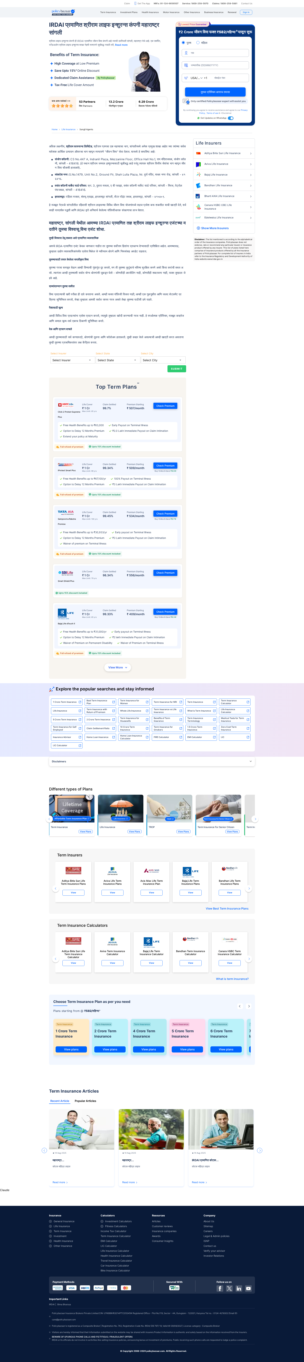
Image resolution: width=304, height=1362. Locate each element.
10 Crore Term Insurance (127, 728)
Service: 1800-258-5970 (195, 3)
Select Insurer (58, 353)
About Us (209, 1221)
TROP (152, 827)
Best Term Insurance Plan (97, 702)
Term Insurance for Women (129, 702)
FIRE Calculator (161, 737)
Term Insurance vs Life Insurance (165, 710)
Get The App (144, 3)
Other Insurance (63, 1245)
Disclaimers (59, 761)
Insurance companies (164, 1231)
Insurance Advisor (62, 737)
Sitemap (208, 1226)
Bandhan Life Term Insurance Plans (229, 882)
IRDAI (52, 1304)
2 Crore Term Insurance (98, 719)
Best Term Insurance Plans (231, 908)
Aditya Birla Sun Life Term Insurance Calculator (73, 953)
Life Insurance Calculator (228, 710)
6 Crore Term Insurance (221, 1033)
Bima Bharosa (64, 1304)
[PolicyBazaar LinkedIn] (239, 1288)
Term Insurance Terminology (195, 719)
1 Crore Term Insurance (65, 702)
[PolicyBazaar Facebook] (220, 1288)
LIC (222, 737)
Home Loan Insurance (97, 737)
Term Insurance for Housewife (129, 719)
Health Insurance (63, 1240)
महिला (204, 42)
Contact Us (246, 3)
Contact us (210, 1245)
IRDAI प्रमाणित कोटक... (205, 1160)
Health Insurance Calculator (116, 1255)
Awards (156, 1236)
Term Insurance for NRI (165, 702)
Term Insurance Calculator (229, 702)
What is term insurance (231, 979)
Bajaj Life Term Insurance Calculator (151, 953)
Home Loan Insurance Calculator (131, 737)
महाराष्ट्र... (58, 1160)
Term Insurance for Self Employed (64, 728)
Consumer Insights (162, 1240)
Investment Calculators (118, 1221)
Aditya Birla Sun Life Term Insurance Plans (73, 882)
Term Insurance (195, 702)
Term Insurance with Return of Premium (97, 710)
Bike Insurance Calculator (115, 1270)
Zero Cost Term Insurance (229, 728)
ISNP (206, 1240)
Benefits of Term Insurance (162, 719)
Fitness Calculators (116, 1226)
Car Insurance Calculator (115, 1265)
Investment (60, 1236)
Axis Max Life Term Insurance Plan (151, 882)
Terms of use (213, 113)
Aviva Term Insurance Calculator (112, 953)
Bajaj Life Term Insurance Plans (190, 882)
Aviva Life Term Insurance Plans (112, 882)
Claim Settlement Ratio (98, 728)
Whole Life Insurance (130, 710)
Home (55, 129)
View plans (71, 1049)
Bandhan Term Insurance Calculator (190, 953)
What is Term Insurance (199, 710)
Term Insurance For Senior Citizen (216, 827)
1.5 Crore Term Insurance (194, 728)
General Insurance (64, 1221)
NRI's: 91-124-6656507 (166, 3)
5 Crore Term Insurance (65, 719)
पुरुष (189, 42)
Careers (208, 1231)
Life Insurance (68, 129)
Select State (103, 353)
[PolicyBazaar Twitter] (229, 1288)
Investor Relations (214, 1255)
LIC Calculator (60, 745)
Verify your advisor (214, 1250)
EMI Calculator (194, 737)
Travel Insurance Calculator (116, 1260)
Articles (156, 1221)
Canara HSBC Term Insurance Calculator (230, 953)
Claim (127, 3)
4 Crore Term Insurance (144, 1033)
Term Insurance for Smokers (163, 728)
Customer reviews (162, 1226)
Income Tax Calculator (113, 1231)
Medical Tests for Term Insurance (232, 719)
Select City (147, 353)
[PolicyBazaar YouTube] (248, 1288)
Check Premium (165, 405)
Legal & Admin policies (216, 1236)
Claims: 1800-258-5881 (224, 3)
